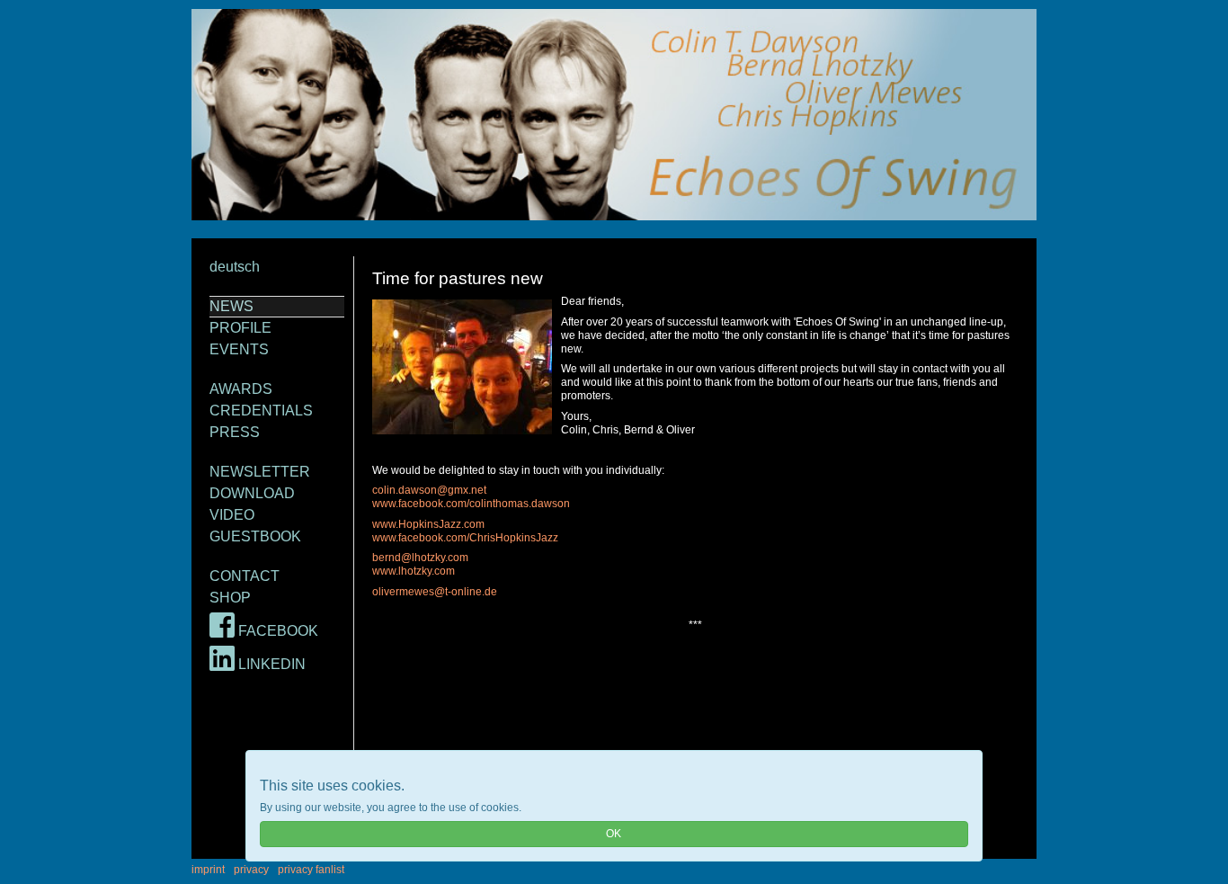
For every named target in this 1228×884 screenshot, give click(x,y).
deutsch (234, 266)
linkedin (270, 664)
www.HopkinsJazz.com (428, 524)
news (231, 306)
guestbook (255, 536)
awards (240, 389)
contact (244, 576)
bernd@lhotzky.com (420, 557)
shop (230, 597)
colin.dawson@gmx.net (429, 490)
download (252, 493)
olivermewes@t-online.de (434, 591)
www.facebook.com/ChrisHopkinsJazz (465, 537)
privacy (251, 869)
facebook (276, 630)
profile (240, 327)
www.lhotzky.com (413, 571)
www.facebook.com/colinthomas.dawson (471, 503)
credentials (261, 410)
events (239, 349)
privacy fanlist (311, 869)
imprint (208, 869)
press (234, 432)
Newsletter (259, 471)
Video (231, 514)
